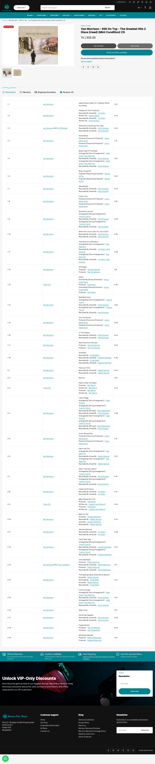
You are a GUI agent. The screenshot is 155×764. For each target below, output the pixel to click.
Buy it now (135, 46)
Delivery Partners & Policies (89, 728)
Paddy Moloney (93, 562)
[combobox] (78, 7)
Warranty (27, 92)
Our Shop (44, 722)
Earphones (54, 15)
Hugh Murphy (94, 115)
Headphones (41, 15)
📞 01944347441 (121, 2)
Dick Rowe (91, 284)
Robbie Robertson (94, 637)
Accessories (111, 15)
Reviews (68, 92)
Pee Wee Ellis (89, 156)
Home (4, 20)
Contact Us (44, 731)
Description (11, 92)
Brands (30, 15)
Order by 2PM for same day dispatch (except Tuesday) (99, 658)
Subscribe (135, 691)
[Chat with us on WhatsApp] (5, 758)
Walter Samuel (103, 370)
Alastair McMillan (105, 358)
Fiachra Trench (85, 216)
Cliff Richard (62, 128)
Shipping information (47, 92)
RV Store (43, 728)
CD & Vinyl (123, 15)
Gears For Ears (86, 26)
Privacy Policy (83, 722)
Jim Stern (101, 113)
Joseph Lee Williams (97, 504)
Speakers (91, 15)
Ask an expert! (86, 61)
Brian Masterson (103, 410)
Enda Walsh (94, 355)
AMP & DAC (66, 15)
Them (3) (46, 284)
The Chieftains (63, 565)
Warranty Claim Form (86, 734)
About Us (82, 725)
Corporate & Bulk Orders (49, 725)
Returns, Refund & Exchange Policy (92, 731)
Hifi (100, 15)
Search (107, 7)
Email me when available (117, 52)
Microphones (79, 15)
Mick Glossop (103, 128)
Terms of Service (84, 737)
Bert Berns (91, 385)
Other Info (20, 8)
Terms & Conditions (86, 720)
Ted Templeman (93, 269)
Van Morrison (48, 104)
